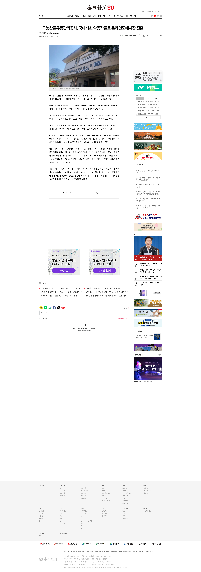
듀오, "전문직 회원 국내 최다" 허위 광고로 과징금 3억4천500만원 (109, 295)
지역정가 (83, 498)
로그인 (154, 11)
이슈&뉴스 (139, 331)
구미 (40, 536)
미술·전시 (41, 516)
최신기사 (69, 16)
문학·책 (41, 518)
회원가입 (159, 11)
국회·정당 (83, 493)
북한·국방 (83, 495)
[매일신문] (45, 544)
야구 (61, 513)
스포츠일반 (63, 511)
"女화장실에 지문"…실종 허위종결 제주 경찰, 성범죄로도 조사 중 (148, 179)
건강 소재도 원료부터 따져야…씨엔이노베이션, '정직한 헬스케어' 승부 (111, 292)
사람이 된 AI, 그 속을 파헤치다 (143, 381)
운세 (82, 528)
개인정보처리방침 (116, 551)
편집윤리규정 (127, 551)
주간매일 (132, 16)
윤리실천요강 (150, 551)
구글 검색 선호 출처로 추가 (130, 36)
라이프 (116, 16)
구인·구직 (104, 498)
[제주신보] (156, 544)
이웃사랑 (125, 500)
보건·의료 (125, 495)
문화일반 (41, 511)
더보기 (160, 355)
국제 (99, 16)
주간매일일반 (147, 511)
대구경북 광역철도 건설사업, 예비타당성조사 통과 (59, 295)
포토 (123, 513)
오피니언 (78, 16)
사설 (61, 488)
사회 (94, 16)
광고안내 (74, 551)
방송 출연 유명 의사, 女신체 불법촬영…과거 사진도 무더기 (144, 336)
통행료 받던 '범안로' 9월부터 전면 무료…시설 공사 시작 (154, 101)
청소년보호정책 (104, 551)
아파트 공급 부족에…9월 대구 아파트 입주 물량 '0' (152, 104)
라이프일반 (84, 511)
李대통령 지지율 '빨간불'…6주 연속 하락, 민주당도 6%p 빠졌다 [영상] (151, 258)
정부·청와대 (84, 490)
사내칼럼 (62, 490)
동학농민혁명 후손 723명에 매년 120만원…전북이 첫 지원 (151, 264)
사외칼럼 (62, 493)
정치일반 (83, 488)
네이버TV (66, 192)
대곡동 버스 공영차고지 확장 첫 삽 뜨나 (149, 111)
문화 (104, 16)
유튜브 (101, 192)
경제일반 (104, 488)
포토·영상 (125, 508)
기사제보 (148, 11)
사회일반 (125, 488)
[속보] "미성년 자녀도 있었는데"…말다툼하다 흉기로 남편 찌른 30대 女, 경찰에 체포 (148, 193)
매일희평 (62, 495)
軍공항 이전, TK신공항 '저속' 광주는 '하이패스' (150, 284)
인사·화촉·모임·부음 (86, 521)
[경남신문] (72, 544)
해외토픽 (145, 493)
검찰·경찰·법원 (126, 493)
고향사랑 (41, 533)
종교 (40, 521)
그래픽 (124, 516)
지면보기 (143, 11)
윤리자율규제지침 (138, 551)
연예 (103, 508)
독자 (82, 523)
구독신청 (81, 551)
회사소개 (66, 551)
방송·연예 (124, 16)
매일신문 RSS (63, 533)
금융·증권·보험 (106, 493)
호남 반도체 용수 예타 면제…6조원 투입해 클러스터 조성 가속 (155, 114)
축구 (61, 516)
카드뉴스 (125, 518)
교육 (123, 498)
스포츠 (109, 16)
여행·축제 (83, 513)
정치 (84, 16)
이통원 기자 (43, 33)
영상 (123, 511)
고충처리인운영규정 (91, 551)
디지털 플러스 (139, 354)
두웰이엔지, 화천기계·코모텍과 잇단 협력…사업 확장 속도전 (63, 292)
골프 (61, 521)
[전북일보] (142, 544)
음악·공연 (41, 513)
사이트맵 (158, 551)
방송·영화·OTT (106, 513)
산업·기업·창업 (106, 495)
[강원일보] (58, 544)
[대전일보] (114, 544)
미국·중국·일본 (147, 490)
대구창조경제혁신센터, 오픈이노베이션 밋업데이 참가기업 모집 (109, 288)
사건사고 (125, 490)
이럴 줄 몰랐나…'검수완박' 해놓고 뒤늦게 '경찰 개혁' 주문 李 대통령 (157, 108)
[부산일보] (128, 544)
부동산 (103, 490)
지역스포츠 (63, 523)
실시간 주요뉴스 (140, 164)
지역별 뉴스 (125, 503)
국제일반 (145, 488)
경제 (89, 16)
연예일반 (104, 511)
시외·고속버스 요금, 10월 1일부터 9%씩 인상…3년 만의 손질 (63, 288)
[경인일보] (86, 544)
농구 (61, 518)
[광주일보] (100, 544)
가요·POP (104, 516)
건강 (82, 518)
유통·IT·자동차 (106, 500)
